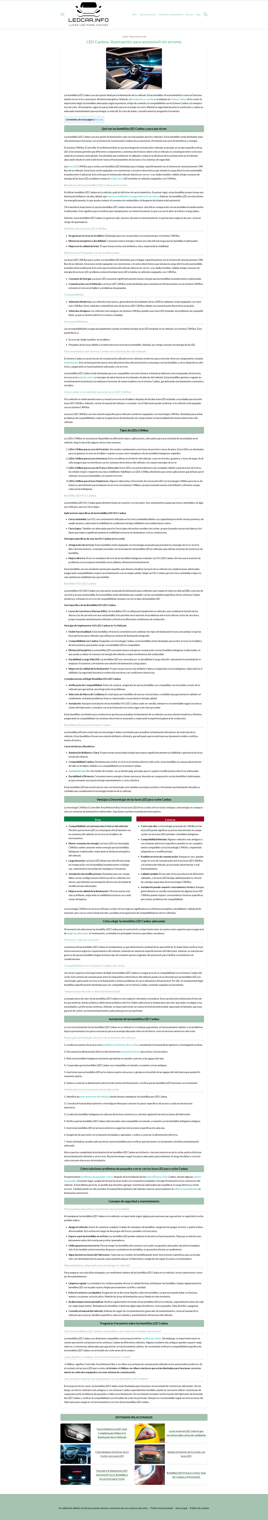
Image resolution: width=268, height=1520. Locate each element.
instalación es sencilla (143, 99)
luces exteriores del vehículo (94, 1096)
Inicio (134, 14)
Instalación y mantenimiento (171, 14)
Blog (198, 14)
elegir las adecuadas (77, 933)
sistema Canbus (178, 99)
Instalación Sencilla (79, 771)
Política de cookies (199, 1508)
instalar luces (116, 178)
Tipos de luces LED (147, 14)
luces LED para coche (157, 1176)
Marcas (189, 14)
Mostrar (98, 119)
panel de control (86, 377)
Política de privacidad (161, 1508)
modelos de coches (151, 1338)
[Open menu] (62, 14)
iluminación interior (130, 1051)
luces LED (73, 166)
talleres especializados (186, 1188)
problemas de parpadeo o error (97, 1176)
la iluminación (71, 362)
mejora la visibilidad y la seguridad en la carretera (132, 196)
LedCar (125, 36)
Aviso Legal (181, 1508)
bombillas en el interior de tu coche (120, 1044)
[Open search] (206, 14)
